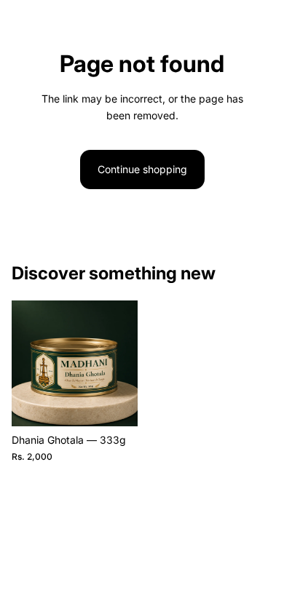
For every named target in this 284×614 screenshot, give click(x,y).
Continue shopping (142, 169)
